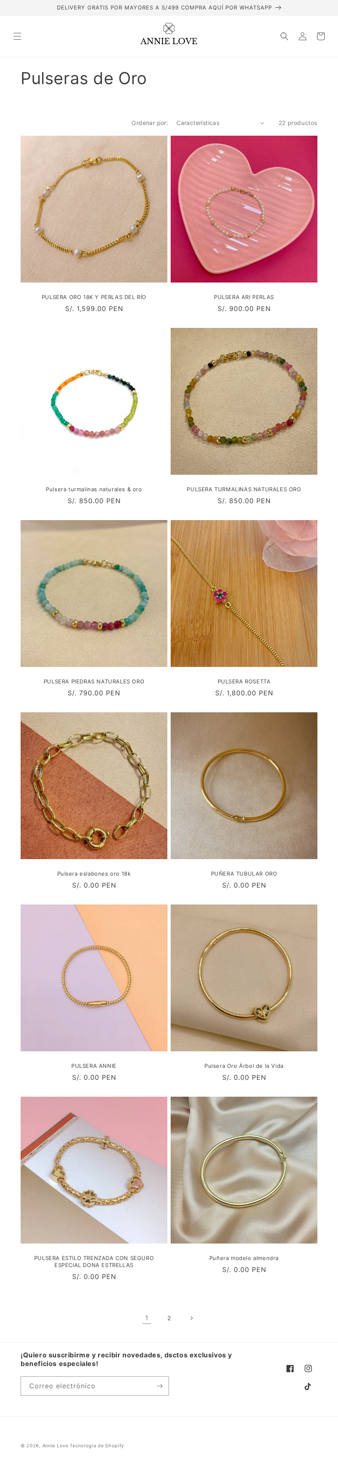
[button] (17, 36)
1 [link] (146, 1318)
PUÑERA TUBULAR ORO (244, 873)
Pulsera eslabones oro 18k (94, 873)
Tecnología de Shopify (97, 1446)
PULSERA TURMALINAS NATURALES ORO (244, 489)
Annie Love (55, 1446)
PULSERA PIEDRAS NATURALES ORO (94, 681)
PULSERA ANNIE (94, 1065)
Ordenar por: (149, 122)
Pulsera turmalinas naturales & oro (94, 489)
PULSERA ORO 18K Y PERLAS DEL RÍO (94, 297)
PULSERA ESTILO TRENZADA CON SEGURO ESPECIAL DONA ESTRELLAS (94, 1261)
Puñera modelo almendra (244, 1258)
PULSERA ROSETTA (244, 681)
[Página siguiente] (191, 1318)
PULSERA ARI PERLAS (244, 297)
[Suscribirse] (159, 1386)
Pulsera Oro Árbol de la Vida (244, 1065)
